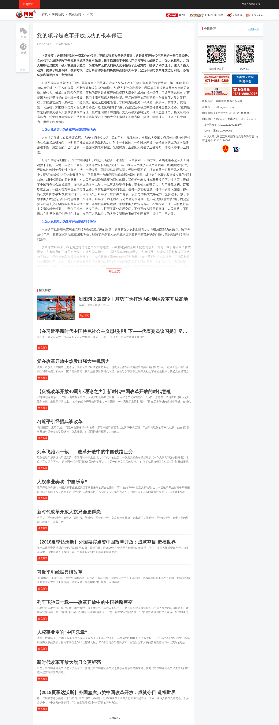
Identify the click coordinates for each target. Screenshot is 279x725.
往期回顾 (253, 29)
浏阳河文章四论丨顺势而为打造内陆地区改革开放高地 (133, 299)
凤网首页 (29, 4)
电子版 (182, 15)
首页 (45, 14)
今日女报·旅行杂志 (213, 15)
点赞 (23, 64)
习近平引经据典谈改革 (60, 421)
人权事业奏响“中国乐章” (62, 481)
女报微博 (237, 15)
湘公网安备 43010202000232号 (223, 124)
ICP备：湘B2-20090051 (218, 130)
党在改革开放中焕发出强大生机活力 (73, 361)
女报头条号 (257, 15)
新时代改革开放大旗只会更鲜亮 (69, 511)
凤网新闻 (58, 14)
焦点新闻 (75, 14)
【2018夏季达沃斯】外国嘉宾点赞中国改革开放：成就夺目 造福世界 (106, 541)
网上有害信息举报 (251, 3)
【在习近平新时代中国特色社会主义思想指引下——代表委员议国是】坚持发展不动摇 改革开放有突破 (140, 331)
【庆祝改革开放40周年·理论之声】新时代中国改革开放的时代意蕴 (104, 391)
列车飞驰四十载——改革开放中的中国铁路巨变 (85, 451)
